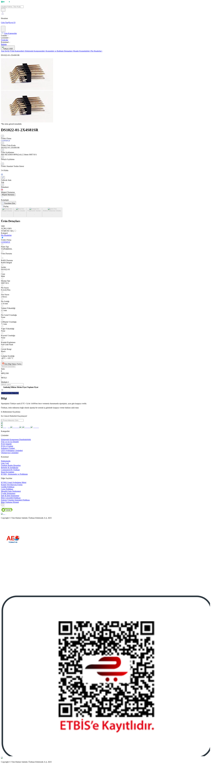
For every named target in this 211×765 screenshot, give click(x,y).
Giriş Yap (4, 22)
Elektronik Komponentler (35, 51)
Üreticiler (4, 40)
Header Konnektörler (82, 51)
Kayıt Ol (12, 22)
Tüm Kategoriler (10, 33)
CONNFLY (5, 242)
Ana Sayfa (5, 51)
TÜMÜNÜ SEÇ (7, 231)
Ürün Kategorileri (17, 51)
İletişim (4, 44)
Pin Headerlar (96, 51)
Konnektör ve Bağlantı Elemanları (59, 51)
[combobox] (2, 504)
